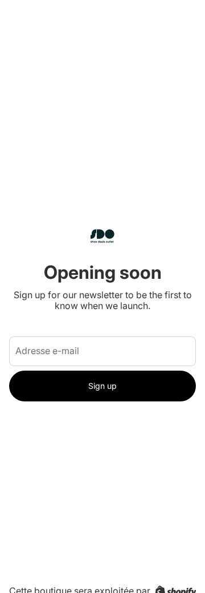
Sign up (102, 386)
